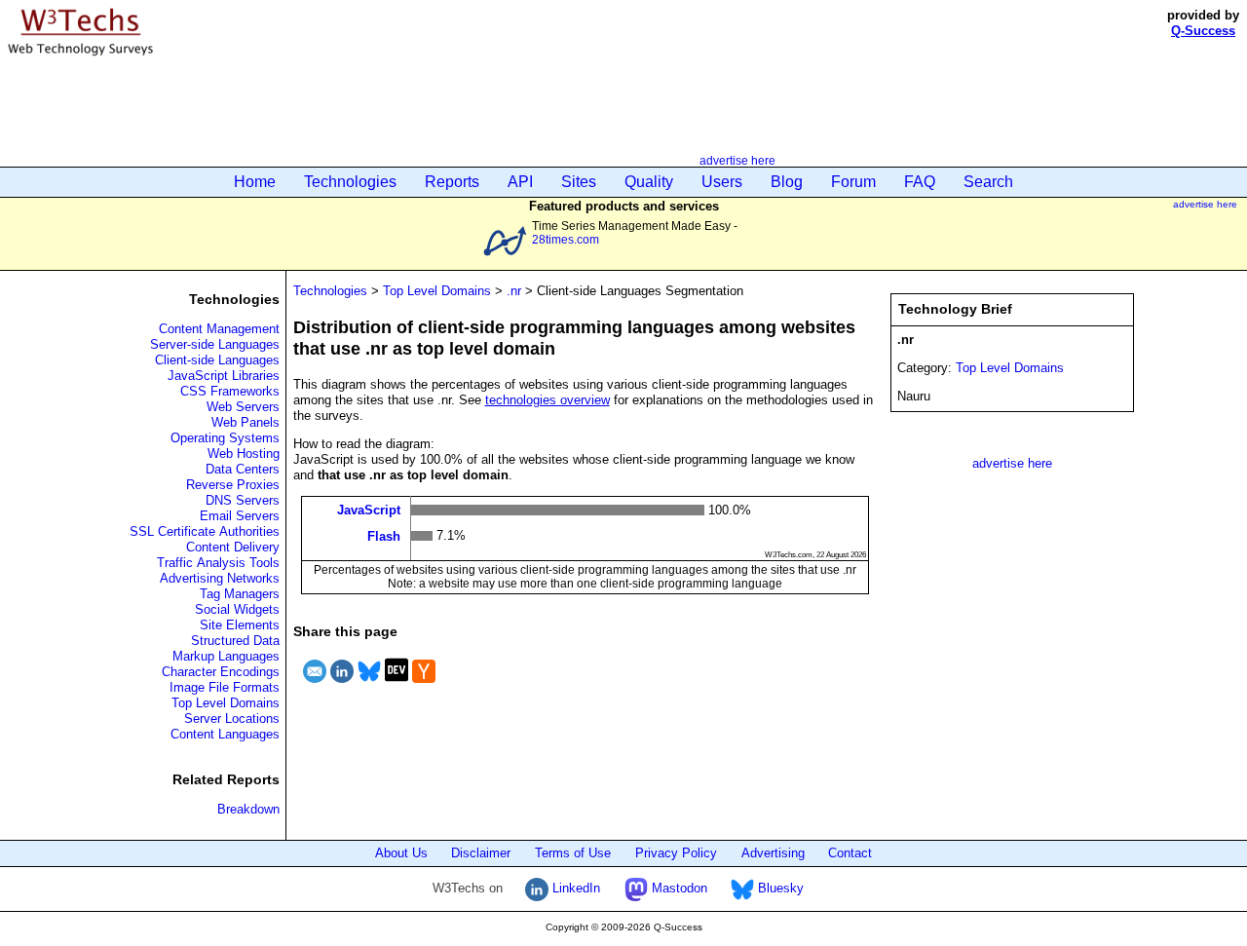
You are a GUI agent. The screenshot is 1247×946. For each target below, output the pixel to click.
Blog (787, 181)
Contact (850, 853)
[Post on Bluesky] (369, 685)
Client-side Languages (217, 360)
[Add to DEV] (396, 685)
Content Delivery (233, 547)
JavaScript (368, 510)
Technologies (350, 181)
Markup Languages (226, 656)
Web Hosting (244, 453)
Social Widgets (237, 609)
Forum (853, 181)
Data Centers (243, 469)
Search (988, 181)
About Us (401, 853)
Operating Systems (225, 438)
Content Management (219, 329)
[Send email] (314, 685)
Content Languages (225, 734)
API (520, 181)
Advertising (773, 853)
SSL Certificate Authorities (205, 531)
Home (255, 181)
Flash (383, 535)
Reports (452, 181)
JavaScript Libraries (224, 375)
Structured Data (235, 640)
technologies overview (547, 400)
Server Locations (232, 718)
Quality (648, 181)
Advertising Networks (220, 578)
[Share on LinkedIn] (342, 685)
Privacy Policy (676, 853)
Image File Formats (225, 687)
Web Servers (243, 406)
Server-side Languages (215, 344)
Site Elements (240, 625)
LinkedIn (574, 888)
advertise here (737, 160)
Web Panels (245, 422)
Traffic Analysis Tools (218, 562)
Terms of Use (573, 853)
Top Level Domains (225, 703)
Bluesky (779, 888)
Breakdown (248, 809)
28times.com (565, 239)
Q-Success (1203, 30)
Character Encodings (221, 671)
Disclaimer (480, 853)
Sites (578, 181)
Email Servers (240, 516)
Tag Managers (240, 594)
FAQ (919, 181)
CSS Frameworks (230, 391)
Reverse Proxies (233, 484)
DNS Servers (243, 500)
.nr (514, 291)
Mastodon (677, 888)
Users (721, 181)
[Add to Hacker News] (423, 685)
